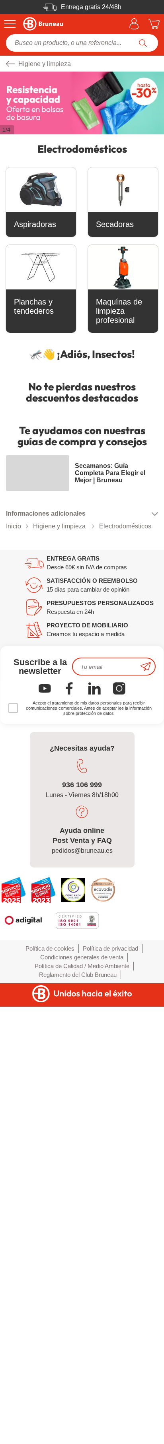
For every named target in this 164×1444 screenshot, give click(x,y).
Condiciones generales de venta (81, 957)
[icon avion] (146, 666)
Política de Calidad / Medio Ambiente (82, 966)
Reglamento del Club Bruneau (78, 974)
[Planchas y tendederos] (41, 267)
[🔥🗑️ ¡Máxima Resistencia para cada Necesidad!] (82, 103)
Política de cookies (49, 948)
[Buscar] (143, 43)
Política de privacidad (110, 948)
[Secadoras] (123, 189)
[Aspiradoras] (41, 189)
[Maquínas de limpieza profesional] (123, 267)
